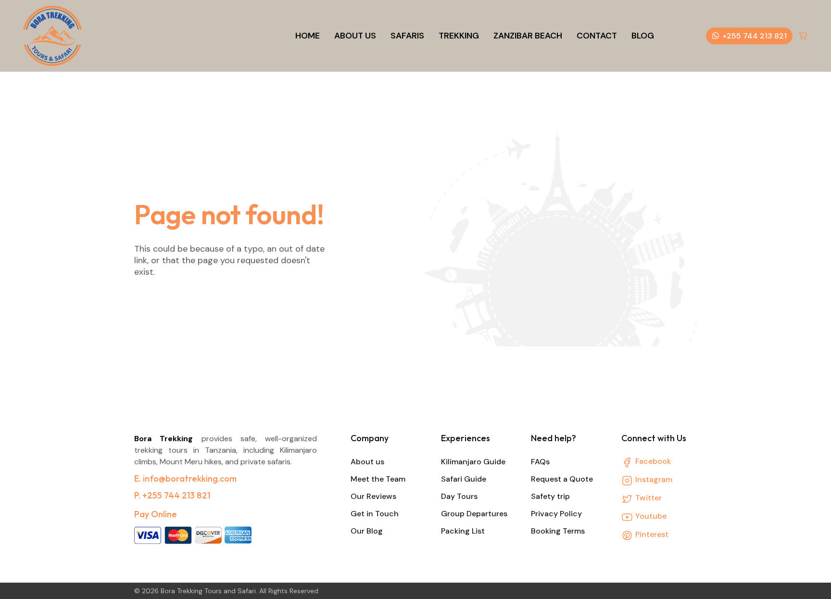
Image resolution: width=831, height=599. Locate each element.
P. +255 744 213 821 (172, 495)
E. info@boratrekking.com (185, 478)
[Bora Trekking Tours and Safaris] (52, 36)
